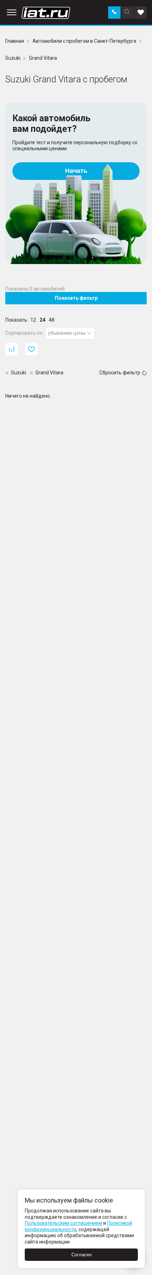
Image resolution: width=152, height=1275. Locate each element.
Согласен (81, 1254)
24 (42, 320)
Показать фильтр (76, 298)
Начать (76, 170)
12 (33, 320)
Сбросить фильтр (119, 372)
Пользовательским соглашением (63, 1223)
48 (51, 320)
